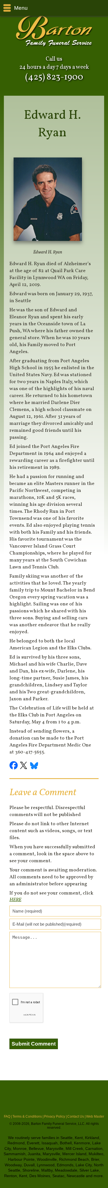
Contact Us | (76, 1116)
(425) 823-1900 (54, 77)
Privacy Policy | (55, 1116)
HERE (15, 899)
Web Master (95, 1116)
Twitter (24, 766)
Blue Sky (34, 766)
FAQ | (8, 1116)
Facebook (14, 766)
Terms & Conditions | (27, 1116)
